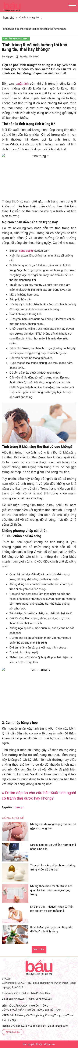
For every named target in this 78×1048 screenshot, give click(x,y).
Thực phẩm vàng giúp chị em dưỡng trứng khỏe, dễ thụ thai (52, 867)
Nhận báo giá (13, 1032)
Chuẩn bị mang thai (15, 38)
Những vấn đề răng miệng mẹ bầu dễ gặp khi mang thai (53, 826)
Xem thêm (39, 949)
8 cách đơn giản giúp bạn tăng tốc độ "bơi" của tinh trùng (51, 929)
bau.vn (19, 807)
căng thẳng (26, 250)
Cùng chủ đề (13, 818)
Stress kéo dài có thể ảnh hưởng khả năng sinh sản (53, 847)
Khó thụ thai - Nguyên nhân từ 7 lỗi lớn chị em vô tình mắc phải (51, 909)
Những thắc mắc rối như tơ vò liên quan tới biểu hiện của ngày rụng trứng (51, 890)
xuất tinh (22, 83)
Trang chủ (8, 18)
